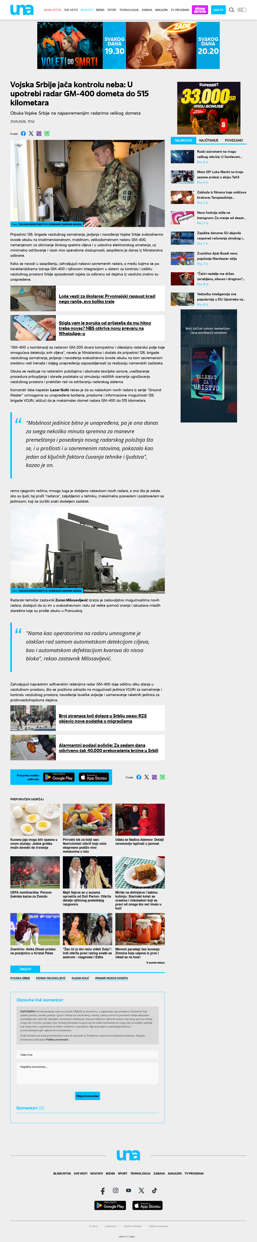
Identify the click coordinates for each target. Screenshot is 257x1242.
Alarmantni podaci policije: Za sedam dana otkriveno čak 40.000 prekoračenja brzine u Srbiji (108, 747)
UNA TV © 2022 (127, 1236)
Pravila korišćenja (132, 1226)
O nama (93, 1226)
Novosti (87, 10)
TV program (180, 10)
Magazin (161, 10)
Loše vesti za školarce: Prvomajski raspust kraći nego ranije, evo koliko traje (107, 298)
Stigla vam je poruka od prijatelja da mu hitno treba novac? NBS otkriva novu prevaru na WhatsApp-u (105, 327)
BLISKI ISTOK (52, 10)
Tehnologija (129, 10)
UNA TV (218, 10)
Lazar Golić (81, 978)
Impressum (110, 1226)
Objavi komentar (87, 1096)
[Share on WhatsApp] (46, 133)
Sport (111, 10)
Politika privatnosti (158, 1226)
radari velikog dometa (112, 978)
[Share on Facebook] (23, 133)
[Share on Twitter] (31, 133)
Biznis (100, 10)
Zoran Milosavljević (51, 978)
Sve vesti (71, 10)
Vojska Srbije (21, 978)
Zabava (147, 10)
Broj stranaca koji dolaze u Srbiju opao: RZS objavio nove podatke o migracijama (103, 718)
